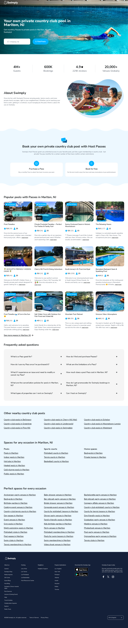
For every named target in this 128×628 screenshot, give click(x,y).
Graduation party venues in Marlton (99, 519)
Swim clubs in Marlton (13, 540)
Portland (57, 574)
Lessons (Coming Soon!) (11, 594)
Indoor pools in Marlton (14, 457)
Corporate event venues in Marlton (59, 507)
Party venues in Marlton (54, 528)
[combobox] (17, 42)
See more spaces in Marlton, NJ (17, 335)
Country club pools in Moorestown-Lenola (102, 423)
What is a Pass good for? (21, 356)
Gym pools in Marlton (13, 524)
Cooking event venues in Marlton (18, 507)
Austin (56, 580)
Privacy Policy (44, 617)
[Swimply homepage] (64, 2)
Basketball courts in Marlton (56, 461)
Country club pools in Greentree (18, 423)
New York (57, 571)
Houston (57, 583)
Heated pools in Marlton (14, 465)
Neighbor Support (43, 568)
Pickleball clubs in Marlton (15, 532)
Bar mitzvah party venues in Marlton (60, 499)
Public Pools (7, 609)
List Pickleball (25, 574)
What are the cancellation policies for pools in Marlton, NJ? (35, 384)
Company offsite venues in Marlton (99, 503)
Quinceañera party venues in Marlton (100, 536)
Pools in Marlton (11, 453)
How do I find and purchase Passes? (81, 356)
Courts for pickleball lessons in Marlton (61, 511)
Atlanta (57, 577)
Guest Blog (7, 580)
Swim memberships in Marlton (57, 540)
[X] (108, 576)
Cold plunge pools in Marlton (16, 469)
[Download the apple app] (81, 569)
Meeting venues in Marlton (95, 524)
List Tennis (24, 571)
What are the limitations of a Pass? (81, 364)
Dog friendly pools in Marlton (97, 515)
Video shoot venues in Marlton (57, 544)
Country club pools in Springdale (58, 428)
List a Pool (24, 568)
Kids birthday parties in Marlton (57, 524)
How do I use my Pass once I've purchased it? (30, 364)
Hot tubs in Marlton (12, 461)
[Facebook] (103, 576)
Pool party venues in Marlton (96, 532)
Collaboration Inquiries (10, 603)
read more (25, 238)
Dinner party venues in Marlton (57, 515)
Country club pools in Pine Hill (17, 428)
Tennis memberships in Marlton (17, 544)
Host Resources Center (27, 580)
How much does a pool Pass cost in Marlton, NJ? (87, 372)
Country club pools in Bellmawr (17, 419)
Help (5, 597)
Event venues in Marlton (14, 519)
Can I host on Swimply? (76, 393)
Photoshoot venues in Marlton (97, 528)
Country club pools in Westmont (98, 428)
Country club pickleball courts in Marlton (102, 507)
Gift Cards (7, 577)
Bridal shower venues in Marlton (58, 503)
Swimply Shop (8, 571)
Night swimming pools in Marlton (18, 528)
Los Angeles (58, 568)
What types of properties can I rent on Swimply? (32, 393)
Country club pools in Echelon (97, 419)
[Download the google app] (81, 574)
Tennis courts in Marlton (54, 457)
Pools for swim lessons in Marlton (58, 536)
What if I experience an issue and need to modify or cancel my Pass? (33, 373)
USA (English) (112, 617)
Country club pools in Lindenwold (58, 423)
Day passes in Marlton (13, 515)
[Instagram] (113, 576)
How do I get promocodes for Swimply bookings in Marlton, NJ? (88, 384)
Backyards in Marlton (93, 453)
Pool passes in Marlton (14, 536)
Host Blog (7, 583)
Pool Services (8, 591)
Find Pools (41, 41)
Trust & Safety (8, 600)
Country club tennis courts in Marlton (20, 511)
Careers (6, 568)
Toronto (57, 589)
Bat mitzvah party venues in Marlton (100, 499)
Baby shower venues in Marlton (58, 495)
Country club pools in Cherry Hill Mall (60, 419)
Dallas (56, 586)
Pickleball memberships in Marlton (59, 532)
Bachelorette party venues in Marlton (100, 495)
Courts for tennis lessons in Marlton (99, 511)
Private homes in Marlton (95, 457)
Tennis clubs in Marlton (94, 540)
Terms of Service (34, 617)
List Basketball (25, 577)
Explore (6, 606)
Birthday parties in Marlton (15, 503)
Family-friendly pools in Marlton (58, 519)
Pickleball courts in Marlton (56, 453)
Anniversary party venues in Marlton (20, 495)
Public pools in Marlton (14, 473)
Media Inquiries (8, 574)
